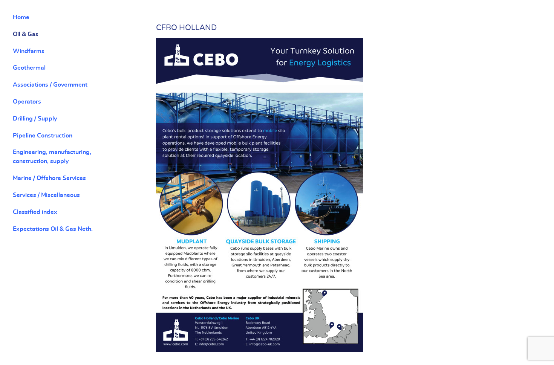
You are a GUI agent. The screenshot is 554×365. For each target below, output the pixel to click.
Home (21, 17)
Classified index (35, 212)
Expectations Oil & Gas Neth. (53, 229)
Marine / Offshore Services (49, 178)
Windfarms (28, 51)
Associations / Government (50, 85)
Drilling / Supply (35, 119)
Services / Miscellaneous (46, 195)
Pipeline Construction (42, 136)
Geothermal (29, 68)
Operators (27, 102)
